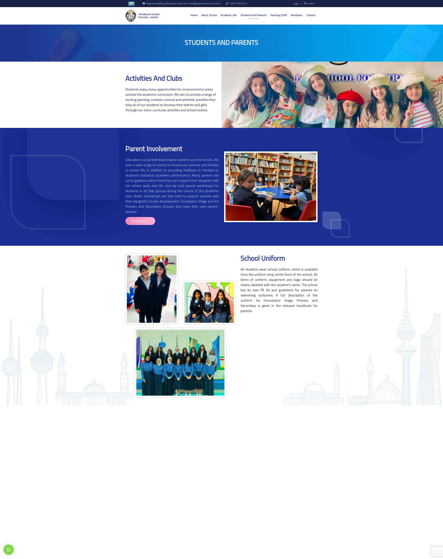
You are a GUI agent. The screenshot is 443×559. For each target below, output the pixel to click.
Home (194, 15)
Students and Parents (253, 15)
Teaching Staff (278, 15)
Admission (296, 15)
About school (209, 15)
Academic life (229, 15)
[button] (8, 549)
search (311, 3)
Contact (311, 15)
